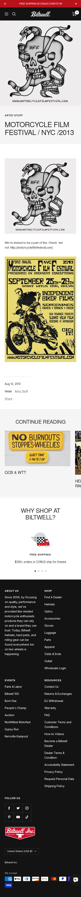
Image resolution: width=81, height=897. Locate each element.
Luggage (50, 632)
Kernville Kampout (16, 736)
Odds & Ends (52, 654)
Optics (48, 611)
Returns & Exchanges (58, 693)
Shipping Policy (54, 786)
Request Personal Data (59, 779)
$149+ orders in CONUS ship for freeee (40, 561)
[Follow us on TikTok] (26, 817)
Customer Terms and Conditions (57, 724)
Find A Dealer (53, 597)
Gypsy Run (12, 729)
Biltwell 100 (12, 693)
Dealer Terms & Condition (54, 755)
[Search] (14, 14)
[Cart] (74, 14)
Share (8, 398)
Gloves (48, 625)
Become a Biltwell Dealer (55, 743)
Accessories (52, 618)
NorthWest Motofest (17, 722)
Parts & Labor (13, 686)
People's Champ (15, 708)
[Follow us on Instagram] (26, 808)
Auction (9, 715)
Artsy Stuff (14, 115)
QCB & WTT (15, 472)
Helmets (49, 604)
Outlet (48, 661)
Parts (47, 639)
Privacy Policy (53, 771)
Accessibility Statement (59, 764)
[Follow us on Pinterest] (9, 817)
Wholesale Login (55, 668)
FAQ (47, 715)
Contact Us (51, 686)
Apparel (49, 647)
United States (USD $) (19, 851)
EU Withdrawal (53, 701)
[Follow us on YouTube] (18, 817)
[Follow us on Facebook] (9, 808)
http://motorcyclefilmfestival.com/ (31, 247)
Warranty (50, 708)
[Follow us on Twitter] (18, 808)
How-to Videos (54, 734)
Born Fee (11, 701)
